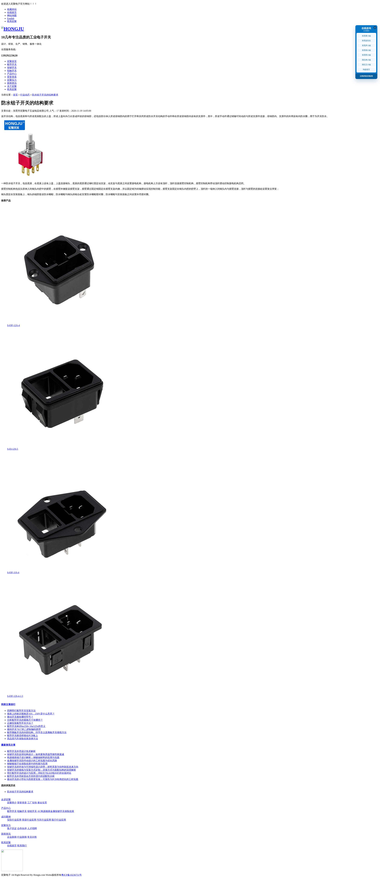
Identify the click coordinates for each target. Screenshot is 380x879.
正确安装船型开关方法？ (20, 723)
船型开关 (12, 64)
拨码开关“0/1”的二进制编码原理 (24, 729)
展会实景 (42, 802)
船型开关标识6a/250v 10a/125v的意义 (26, 726)
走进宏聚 (6, 799)
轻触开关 (12, 70)
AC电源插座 (43, 811)
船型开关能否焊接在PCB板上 (22, 735)
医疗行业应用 (59, 820)
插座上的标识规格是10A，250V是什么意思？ (31, 713)
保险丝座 (69, 811)
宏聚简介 (12, 802)
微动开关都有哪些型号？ (20, 717)
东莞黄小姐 (366, 36)
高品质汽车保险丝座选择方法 (22, 738)
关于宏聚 (12, 86)
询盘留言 (366, 69)
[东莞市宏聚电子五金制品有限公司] (12, 28)
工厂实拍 (32, 802)
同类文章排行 (8, 704)
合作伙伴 (22, 828)
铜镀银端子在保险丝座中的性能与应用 (27, 763)
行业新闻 (22, 837)
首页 (15, 95)
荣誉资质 (12, 77)
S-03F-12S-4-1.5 (15, 696)
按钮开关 (32, 811)
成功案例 (6, 816)
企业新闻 (12, 837)
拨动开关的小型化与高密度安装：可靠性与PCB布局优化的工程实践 (42, 779)
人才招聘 (32, 828)
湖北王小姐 (366, 65)
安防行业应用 (14, 820)
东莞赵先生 (366, 41)
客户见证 (12, 828)
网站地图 (12, 15)
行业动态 (25, 95)
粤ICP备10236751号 (71, 875)
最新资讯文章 (8, 745)
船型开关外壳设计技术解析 (21, 751)
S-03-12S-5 (12, 449)
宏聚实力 (12, 80)
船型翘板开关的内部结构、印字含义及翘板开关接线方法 (36, 732)
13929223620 (366, 76)
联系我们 (22, 845)
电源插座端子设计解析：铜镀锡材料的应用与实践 (33, 757)
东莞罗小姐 (366, 45)
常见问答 (32, 837)
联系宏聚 (12, 21)
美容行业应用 (29, 820)
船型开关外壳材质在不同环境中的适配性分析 (31, 776)
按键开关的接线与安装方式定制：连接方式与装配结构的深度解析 (41, 770)
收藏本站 (12, 9)
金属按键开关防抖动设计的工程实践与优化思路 (32, 760)
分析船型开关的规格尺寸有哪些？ (25, 720)
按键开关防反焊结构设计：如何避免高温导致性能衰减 (35, 754)
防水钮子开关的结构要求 (45, 95)
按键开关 (12, 67)
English (10, 18)
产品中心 (12, 73)
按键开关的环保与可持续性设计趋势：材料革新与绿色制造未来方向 (42, 766)
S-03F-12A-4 (13, 325)
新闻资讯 (12, 83)
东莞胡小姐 (366, 50)
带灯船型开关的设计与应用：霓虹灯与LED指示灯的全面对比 (39, 773)
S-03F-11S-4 (13, 572)
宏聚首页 (12, 61)
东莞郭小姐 (366, 55)
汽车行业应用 (44, 820)
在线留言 (12, 12)
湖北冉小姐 (366, 60)
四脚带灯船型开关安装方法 (21, 710)
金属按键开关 (57, 811)
